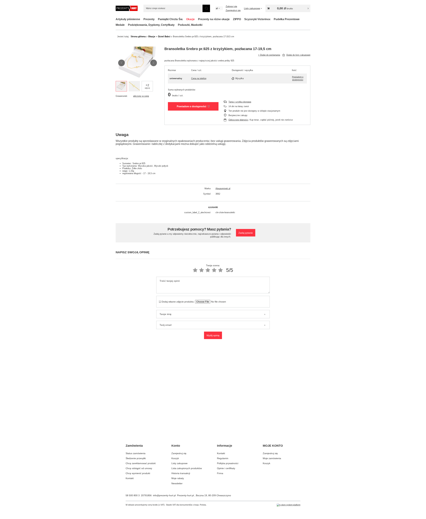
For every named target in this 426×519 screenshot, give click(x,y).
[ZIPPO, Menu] (242, 19)
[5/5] (220, 270)
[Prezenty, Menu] (156, 19)
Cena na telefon (198, 78)
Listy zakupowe (179, 463)
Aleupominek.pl (222, 188)
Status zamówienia (135, 453)
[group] (137, 63)
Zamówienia (134, 445)
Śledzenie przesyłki (136, 458)
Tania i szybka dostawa (239, 102)
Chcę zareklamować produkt (141, 463)
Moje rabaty (177, 478)
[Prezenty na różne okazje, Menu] (231, 19)
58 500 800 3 (133, 495)
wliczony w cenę (141, 96)
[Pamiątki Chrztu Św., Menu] (184, 19)
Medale (120, 24)
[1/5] (195, 270)
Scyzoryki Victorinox (257, 19)
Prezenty (149, 19)
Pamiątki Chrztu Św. (170, 19)
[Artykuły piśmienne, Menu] (142, 19)
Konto (175, 445)
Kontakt (130, 478)
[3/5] (208, 270)
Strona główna (138, 36)
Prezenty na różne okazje (214, 19)
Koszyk (175, 458)
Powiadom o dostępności (191, 106)
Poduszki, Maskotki (190, 24)
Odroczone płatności (238, 120)
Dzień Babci (164, 36)
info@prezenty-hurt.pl (164, 495)
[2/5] (201, 270)
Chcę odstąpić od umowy (139, 468)
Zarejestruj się (233, 10)
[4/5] (214, 270)
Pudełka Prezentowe (287, 19)
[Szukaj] (206, 8)
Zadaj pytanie (245, 232)
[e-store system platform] (288, 505)
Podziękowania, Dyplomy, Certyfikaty (151, 24)
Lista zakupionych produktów (186, 468)
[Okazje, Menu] (196, 19)
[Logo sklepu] (127, 8)
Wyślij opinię (213, 335)
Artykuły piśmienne (128, 19)
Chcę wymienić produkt (138, 473)
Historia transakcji (180, 473)
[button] (121, 63)
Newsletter (177, 483)
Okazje (190, 19)
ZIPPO (237, 19)
